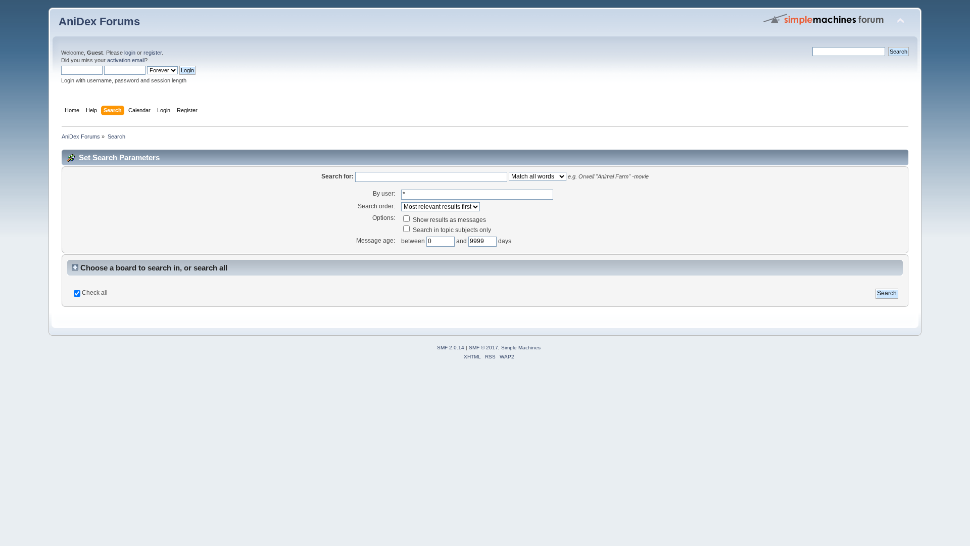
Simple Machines (521, 347)
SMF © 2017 (483, 347)
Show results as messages (448, 219)
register (152, 53)
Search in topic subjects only (451, 230)
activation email (125, 60)
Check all (95, 292)
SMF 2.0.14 (450, 347)
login (129, 53)
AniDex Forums (99, 21)
